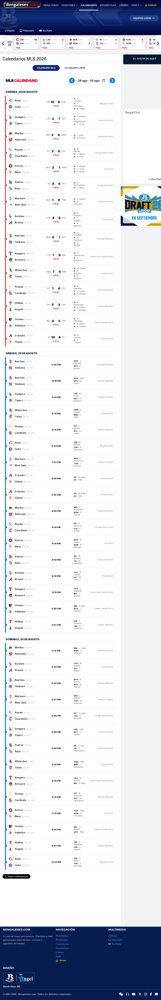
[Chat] (121, 994)
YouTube (47, 30)
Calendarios (62, 944)
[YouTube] (133, 994)
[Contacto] (156, 994)
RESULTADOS (51, 5)
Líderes (60, 952)
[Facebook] (151, 994)
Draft (58, 956)
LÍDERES (123, 5)
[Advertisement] (56, 901)
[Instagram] (145, 994)
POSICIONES (68, 5)
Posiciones (62, 940)
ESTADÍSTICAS (108, 5)
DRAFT (135, 5)
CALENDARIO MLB (46, 68)
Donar (152, 5)
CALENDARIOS (89, 5)
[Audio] (127, 994)
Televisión (28, 30)
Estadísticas (62, 948)
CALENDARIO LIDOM (74, 68)
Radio (11, 30)
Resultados (62, 935)
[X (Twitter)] (139, 994)
